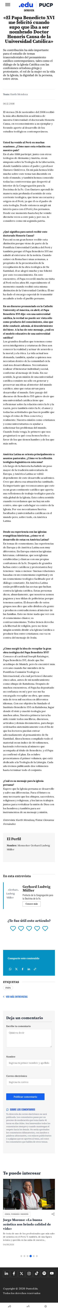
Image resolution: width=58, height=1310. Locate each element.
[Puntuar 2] (21, 929)
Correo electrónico (16, 1075)
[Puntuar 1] (13, 929)
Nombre (10, 1056)
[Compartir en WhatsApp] (10, 969)
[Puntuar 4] (37, 929)
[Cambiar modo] (45, 1306)
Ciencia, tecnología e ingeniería (16, 1214)
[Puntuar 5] (45, 929)
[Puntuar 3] (29, 929)
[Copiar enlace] (34, 969)
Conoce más (32, 903)
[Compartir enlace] (53, 1214)
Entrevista (29, 10)
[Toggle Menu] (7, 4)
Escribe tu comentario (18, 1026)
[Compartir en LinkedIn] (28, 969)
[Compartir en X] (16, 969)
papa (8, 987)
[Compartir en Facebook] (22, 969)
